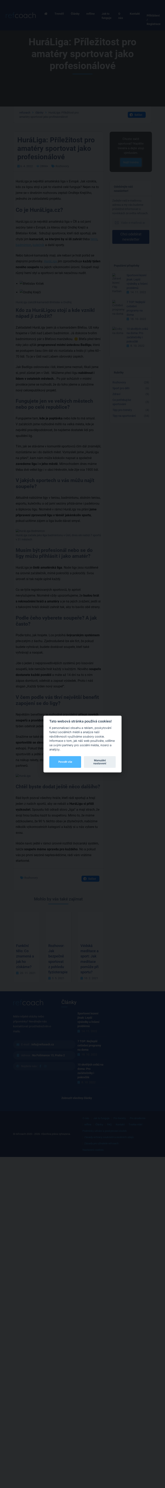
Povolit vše (65, 762)
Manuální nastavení (99, 762)
